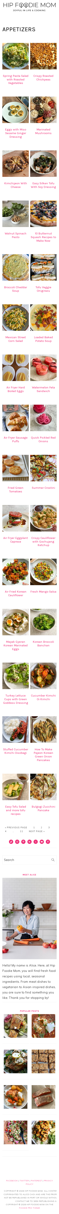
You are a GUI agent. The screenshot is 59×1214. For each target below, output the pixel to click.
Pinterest (36, 1180)
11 (21, 831)
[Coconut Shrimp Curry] (43, 1143)
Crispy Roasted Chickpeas (43, 77)
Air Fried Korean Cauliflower (15, 593)
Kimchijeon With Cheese (15, 185)
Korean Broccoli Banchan (43, 643)
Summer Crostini (43, 488)
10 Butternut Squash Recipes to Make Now (43, 237)
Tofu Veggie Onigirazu (43, 289)
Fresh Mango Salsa (43, 591)
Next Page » (37, 831)
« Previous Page (16, 827)
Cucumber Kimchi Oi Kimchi (43, 697)
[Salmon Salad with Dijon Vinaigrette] (15, 1037)
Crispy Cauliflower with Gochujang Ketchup (43, 541)
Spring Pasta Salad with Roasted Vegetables (15, 79)
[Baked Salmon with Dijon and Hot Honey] (43, 1108)
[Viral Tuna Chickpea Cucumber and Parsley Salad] (15, 1143)
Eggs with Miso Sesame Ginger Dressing (15, 133)
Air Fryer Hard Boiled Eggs (15, 389)
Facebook (12, 1180)
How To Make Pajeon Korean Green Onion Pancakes (43, 755)
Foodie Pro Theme (29, 1208)
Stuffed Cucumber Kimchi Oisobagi (15, 751)
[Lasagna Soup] (43, 1037)
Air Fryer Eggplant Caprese (15, 539)
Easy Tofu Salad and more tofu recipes (15, 810)
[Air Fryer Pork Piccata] (15, 1072)
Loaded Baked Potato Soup (43, 339)
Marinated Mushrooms (43, 131)
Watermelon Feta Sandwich (43, 389)
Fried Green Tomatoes (15, 489)
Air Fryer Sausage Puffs (16, 439)
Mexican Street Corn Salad (15, 339)
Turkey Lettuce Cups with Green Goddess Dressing (15, 699)
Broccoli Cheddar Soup (15, 289)
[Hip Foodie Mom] (29, 11)
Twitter (24, 1180)
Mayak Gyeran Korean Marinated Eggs (15, 645)
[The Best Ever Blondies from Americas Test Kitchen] (43, 1072)
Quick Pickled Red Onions (43, 439)
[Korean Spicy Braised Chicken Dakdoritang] (15, 1108)
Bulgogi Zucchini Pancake (43, 808)
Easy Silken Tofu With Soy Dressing (43, 185)
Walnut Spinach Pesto (15, 235)
